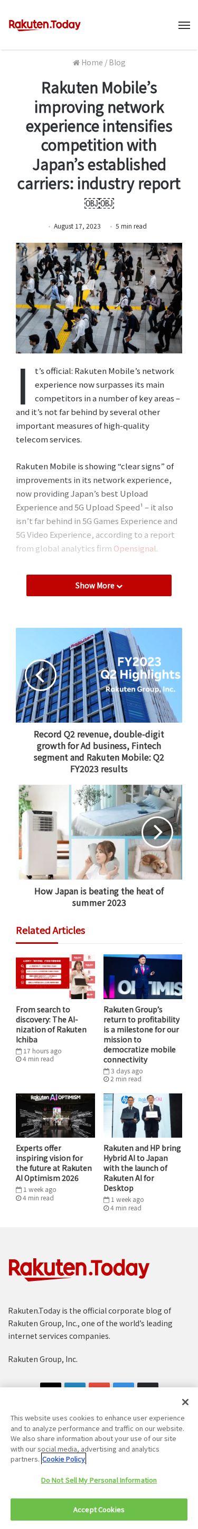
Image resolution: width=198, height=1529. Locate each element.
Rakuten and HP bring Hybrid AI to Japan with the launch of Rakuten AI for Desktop (142, 1167)
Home (91, 62)
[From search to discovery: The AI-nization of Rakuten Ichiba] (55, 976)
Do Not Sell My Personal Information (99, 1480)
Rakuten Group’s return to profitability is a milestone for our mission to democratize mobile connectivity (141, 1034)
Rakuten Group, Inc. (43, 1359)
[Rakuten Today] (45, 24)
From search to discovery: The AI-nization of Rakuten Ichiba (51, 1024)
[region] (99, 1458)
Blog (117, 62)
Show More (96, 585)
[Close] (185, 1402)
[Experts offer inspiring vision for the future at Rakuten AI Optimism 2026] (55, 1115)
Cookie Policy (63, 1459)
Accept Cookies (99, 1509)
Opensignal (135, 548)
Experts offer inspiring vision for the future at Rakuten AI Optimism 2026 (54, 1162)
